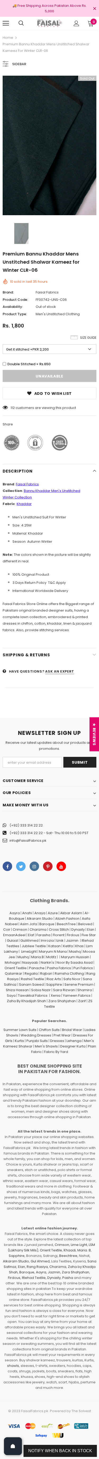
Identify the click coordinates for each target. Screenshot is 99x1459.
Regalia (31, 973)
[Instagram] (34, 866)
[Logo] (49, 23)
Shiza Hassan (17, 990)
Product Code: (15, 299)
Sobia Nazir (41, 990)
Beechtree (68, 1255)
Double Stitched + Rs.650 (29, 364)
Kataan (54, 946)
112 (13, 407)
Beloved (85, 924)
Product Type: (15, 314)
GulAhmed (29, 940)
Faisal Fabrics (47, 292)
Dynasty (78, 929)
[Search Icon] (21, 23)
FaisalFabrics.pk (34, 1410)
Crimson (20, 929)
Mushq (23, 957)
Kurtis (19, 1040)
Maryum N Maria (53, 951)
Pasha (67, 1277)
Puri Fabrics (83, 968)
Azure (53, 913)
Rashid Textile (32, 979)
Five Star (89, 935)
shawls (13, 1365)
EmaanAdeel (14, 935)
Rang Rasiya (37, 1266)
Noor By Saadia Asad (74, 962)
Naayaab (30, 962)
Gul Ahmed (40, 1261)
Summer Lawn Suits (19, 1029)
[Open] (13, 1446)
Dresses (57, 1040)
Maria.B (37, 957)
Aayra (15, 913)
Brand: (8, 292)
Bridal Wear (72, 1029)
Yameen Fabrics (77, 995)
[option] (49, 145)
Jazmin (72, 940)
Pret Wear (62, 1035)
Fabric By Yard (56, 1051)
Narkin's (47, 962)
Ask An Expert (59, 671)
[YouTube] (61, 866)
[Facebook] (7, 866)
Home (8, 37)
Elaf (31, 935)
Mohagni (12, 962)
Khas (79, 946)
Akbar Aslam (71, 913)
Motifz (51, 957)
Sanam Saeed (31, 984)
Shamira (84, 990)
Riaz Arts (53, 979)
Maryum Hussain (75, 957)
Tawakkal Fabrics (33, 995)
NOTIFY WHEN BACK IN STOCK (60, 1451)
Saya (11, 995)
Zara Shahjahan (62, 1000)
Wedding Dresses (36, 1035)
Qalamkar (13, 973)
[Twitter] (21, 866)
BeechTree (66, 924)
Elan (90, 929)
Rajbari (46, 973)
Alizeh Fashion (67, 918)
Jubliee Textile (34, 946)
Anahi (27, 913)
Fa (18, 484)
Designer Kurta (73, 1046)
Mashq (75, 951)
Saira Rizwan (64, 990)
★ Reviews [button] (94, 734)
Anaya (39, 913)
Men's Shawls (46, 1046)
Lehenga (74, 1040)
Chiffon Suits (49, 1029)
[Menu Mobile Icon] (6, 23)
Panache (37, 968)
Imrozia (47, 940)
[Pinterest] (48, 866)
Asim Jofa (28, 924)
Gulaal (12, 940)
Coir (6, 929)
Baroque (46, 924)
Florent (58, 935)
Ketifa (68, 946)
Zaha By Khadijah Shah (26, 1000)
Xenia (55, 995)
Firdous (73, 935)
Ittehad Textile (34, 1277)
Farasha (43, 935)
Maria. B (84, 1250)
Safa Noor (72, 979)
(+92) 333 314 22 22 (26, 825)
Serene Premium (78, 984)
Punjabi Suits (37, 1040)
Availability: (13, 306)
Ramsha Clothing (69, 973)
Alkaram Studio (40, 918)
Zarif (82, 1000)
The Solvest (81, 1410)
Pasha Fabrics (59, 968)
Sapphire (54, 984)
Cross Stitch (59, 929)
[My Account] (76, 23)
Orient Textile (15, 968)
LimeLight (29, 951)
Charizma (38, 929)
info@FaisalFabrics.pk (28, 840)
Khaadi (70, 1250)
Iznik (60, 940)
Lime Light (79, 1244)
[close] (94, 9)
